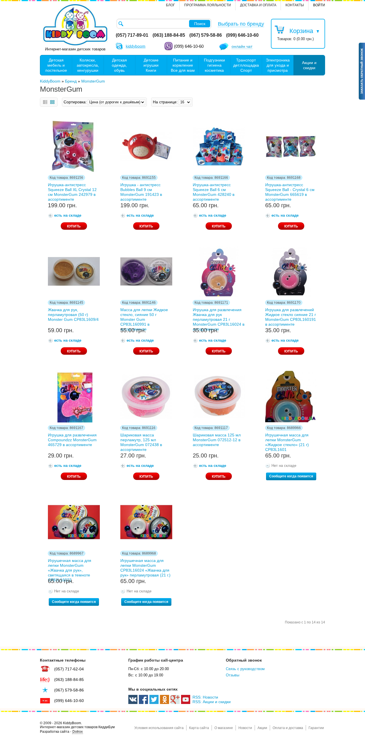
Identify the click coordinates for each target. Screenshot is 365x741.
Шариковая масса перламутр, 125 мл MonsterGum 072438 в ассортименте (141, 441)
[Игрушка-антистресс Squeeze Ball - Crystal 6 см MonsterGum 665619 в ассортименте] (291, 146)
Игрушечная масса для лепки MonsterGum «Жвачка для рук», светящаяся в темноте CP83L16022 (69, 566)
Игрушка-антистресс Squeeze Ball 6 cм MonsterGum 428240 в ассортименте (213, 191)
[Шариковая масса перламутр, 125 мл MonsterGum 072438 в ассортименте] (146, 396)
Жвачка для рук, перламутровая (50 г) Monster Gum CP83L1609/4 (73, 314)
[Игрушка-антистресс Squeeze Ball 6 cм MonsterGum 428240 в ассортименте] (219, 146)
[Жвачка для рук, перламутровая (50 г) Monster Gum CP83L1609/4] (74, 271)
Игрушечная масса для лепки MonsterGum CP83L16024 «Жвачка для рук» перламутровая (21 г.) (145, 566)
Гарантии (316, 728)
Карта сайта (199, 728)
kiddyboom (135, 46)
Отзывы (232, 675)
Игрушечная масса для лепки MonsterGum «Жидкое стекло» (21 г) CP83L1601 (287, 441)
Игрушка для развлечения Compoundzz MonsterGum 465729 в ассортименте (72, 440)
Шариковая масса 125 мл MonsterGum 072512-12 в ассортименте (217, 440)
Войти (319, 5)
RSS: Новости (205, 697)
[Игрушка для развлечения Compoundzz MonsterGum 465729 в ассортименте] (74, 396)
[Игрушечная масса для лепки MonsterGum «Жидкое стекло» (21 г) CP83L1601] (291, 396)
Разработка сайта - (61, 732)
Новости (245, 728)
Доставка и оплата (258, 5)
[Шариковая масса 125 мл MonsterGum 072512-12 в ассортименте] (219, 396)
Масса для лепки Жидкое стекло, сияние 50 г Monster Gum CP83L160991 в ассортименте (144, 316)
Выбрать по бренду (241, 24)
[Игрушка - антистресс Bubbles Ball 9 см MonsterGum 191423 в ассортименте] (146, 146)
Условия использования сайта (159, 728)
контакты (294, 5)
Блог (170, 5)
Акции (262, 728)
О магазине (223, 728)
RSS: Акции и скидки (211, 701)
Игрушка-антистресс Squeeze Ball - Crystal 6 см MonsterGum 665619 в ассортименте (290, 191)
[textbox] (164, 23)
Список (45, 102)
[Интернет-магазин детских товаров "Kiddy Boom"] (75, 24)
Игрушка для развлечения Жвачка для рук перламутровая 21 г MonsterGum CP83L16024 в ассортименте (218, 316)
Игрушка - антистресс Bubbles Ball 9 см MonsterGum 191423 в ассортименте (141, 191)
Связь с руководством (245, 669)
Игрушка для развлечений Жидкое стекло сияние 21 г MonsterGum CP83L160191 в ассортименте (290, 316)
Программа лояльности (207, 5)
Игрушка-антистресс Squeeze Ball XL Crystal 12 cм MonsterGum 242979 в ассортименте (72, 191)
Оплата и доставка (288, 728)
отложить (48, 124)
